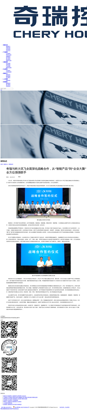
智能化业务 (8, 60)
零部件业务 (8, 54)
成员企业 (16, 408)
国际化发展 (8, 67)
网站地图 (3, 408)
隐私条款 (7, 408)
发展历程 (8, 47)
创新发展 (5, 398)
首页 (2, 164)
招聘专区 (8, 80)
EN (1, 90)
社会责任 (8, 70)
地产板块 (8, 57)
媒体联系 (8, 83)
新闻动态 (8, 74)
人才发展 (5, 403)
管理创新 (8, 64)
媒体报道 (8, 76)
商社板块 (8, 59)
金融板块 (8, 56)
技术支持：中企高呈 (64, 407)
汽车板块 (8, 53)
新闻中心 (6, 164)
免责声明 (12, 408)
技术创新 (8, 63)
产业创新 (8, 66)
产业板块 (5, 397)
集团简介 (8, 46)
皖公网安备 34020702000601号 (22, 407)
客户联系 (8, 84)
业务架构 (8, 49)
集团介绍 (5, 395)
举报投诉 (8, 86)
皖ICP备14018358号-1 (6, 407)
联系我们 (5, 404)
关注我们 (8, 77)
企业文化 (8, 50)
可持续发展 (8, 71)
